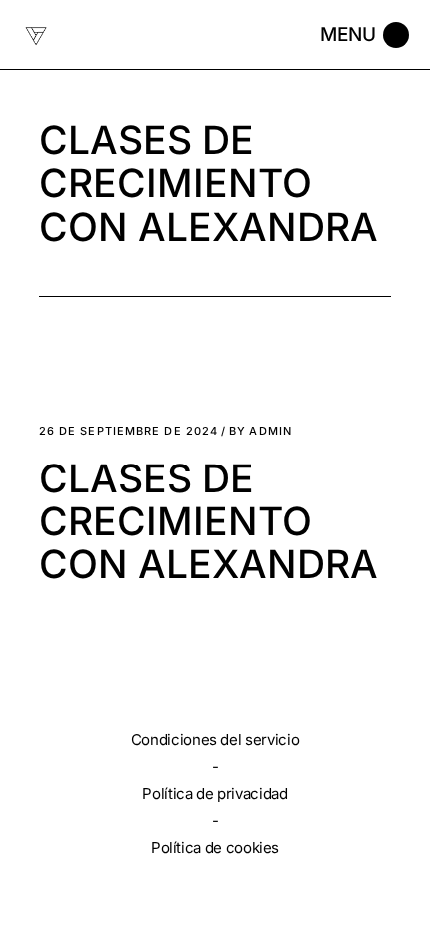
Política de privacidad (214, 793)
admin (260, 431)
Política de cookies (215, 847)
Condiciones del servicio (215, 739)
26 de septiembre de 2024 (128, 431)
